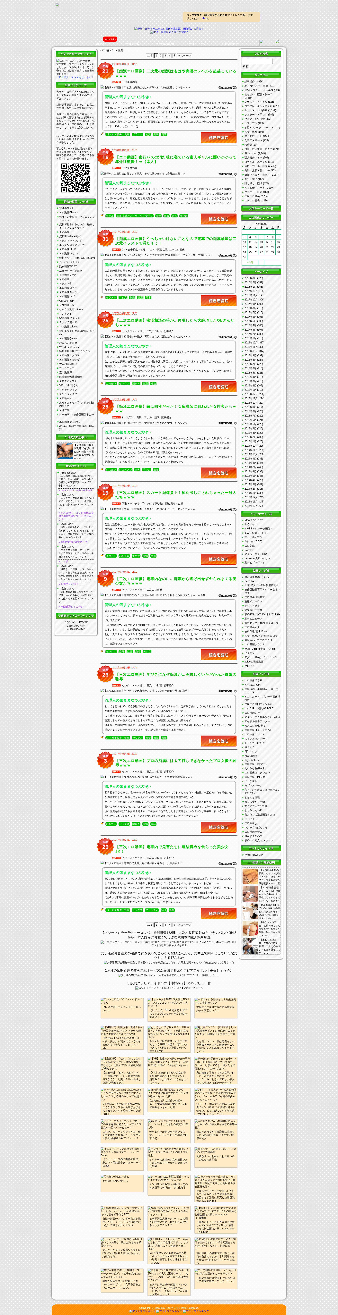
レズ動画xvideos (68, 326)
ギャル (110, 216)
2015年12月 (251, 394)
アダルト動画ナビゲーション (261, 657)
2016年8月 (250, 359)
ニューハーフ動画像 (70, 270)
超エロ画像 (251, 755)
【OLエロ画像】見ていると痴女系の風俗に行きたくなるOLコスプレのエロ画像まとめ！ (269, 912)
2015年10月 (251, 402)
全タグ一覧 (132, 43)
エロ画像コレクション (257, 772)
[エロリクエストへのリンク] (73, 60)
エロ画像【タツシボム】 (258, 730)
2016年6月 (250, 368)
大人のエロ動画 (68, 363)
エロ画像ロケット (69, 287)
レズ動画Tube (67, 305)
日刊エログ (251, 751)
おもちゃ (111, 824)
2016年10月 (251, 351)
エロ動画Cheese (68, 212)
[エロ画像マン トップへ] (57, 5)
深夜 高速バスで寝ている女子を (135, 216)
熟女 (148, 738)
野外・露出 (251, 179)
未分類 (248, 144)
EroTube (249, 581)
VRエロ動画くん (68, 385)
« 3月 (250, 262)
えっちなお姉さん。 (256, 768)
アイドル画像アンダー (257, 721)
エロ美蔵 (250, 545)
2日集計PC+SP (76, 625)
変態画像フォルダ (69, 317)
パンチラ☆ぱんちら (256, 827)
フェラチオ (152, 910)
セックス (124, 383)
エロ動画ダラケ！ (255, 644)
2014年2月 (250, 488)
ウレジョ (250, 665)
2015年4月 (250, 428)
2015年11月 (251, 398)
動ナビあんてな (253, 537)
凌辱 (121, 651)
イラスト (137, 134)
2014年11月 (251, 450)
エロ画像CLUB (67, 249)
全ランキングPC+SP (76, 622)
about (205, 18)
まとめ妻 (64, 232)
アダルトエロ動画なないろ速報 (262, 717)
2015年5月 (250, 424)
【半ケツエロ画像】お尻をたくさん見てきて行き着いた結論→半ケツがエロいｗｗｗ (269, 929)
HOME (68, 43)
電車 (164, 134)
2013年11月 (251, 501)
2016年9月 (250, 355)
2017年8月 (250, 308)
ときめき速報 (252, 797)
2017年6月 (250, 316)
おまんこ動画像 (68, 342)
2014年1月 (250, 493)
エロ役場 (64, 279)
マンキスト (65, 313)
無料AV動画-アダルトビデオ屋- (262, 614)
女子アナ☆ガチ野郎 (256, 806)
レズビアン (128, 417)
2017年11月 (251, 295)
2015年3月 (250, 432)
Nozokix (249, 550)
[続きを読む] (218, 137)
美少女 (147, 651)
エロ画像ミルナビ (69, 359)
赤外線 (184, 216)
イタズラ (111, 556)
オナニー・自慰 (253, 191)
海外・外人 (251, 153)
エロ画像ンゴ (67, 296)
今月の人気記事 (165, 43)
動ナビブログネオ (255, 562)
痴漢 (156, 134)
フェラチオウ (67, 368)
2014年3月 (250, 484)
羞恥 (164, 738)
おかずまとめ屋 (253, 836)
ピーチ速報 (251, 781)
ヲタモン (250, 653)
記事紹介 (169, 331)
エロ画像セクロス (69, 355)
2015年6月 (250, 419)
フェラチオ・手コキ (256, 114)
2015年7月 (250, 415)
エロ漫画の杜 (252, 712)
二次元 (123, 297)
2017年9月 (250, 303)
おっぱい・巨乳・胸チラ (258, 94)
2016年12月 (251, 342)
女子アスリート (253, 140)
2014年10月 (251, 454)
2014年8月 (250, 462)
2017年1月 (250, 338)
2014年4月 (250, 480)
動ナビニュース (253, 618)
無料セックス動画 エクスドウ (261, 622)
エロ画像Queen (68, 338)
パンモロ (124, 556)
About (100, 43)
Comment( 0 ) (227, 87)
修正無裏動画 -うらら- (257, 577)
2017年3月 (250, 329)
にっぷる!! (250, 818)
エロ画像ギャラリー (70, 292)
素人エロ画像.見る (255, 725)
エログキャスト (68, 381)
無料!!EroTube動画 (70, 236)
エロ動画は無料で (255, 597)
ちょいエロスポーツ (256, 738)
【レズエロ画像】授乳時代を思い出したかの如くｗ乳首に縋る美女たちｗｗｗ (84, 451)
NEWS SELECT (254, 520)
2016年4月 (250, 376)
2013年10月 (251, 505)
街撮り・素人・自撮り (257, 174)
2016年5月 (250, 372)
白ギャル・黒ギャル (256, 161)
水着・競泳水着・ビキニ (258, 149)
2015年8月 (250, 411)
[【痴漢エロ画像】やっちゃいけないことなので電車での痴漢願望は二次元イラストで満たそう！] (169, 255)
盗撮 (166, 216)
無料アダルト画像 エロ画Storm (77, 257)
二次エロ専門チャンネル (258, 704)
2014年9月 (250, 458)
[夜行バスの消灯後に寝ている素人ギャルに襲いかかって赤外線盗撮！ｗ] (169, 174)
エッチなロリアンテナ (72, 244)
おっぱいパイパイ (69, 262)
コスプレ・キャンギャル (258, 106)
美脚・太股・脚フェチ (257, 170)
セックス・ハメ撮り (133, 331)
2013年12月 (251, 497)
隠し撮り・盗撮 (174, 503)
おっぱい (111, 469)
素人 (174, 216)
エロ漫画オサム (253, 831)
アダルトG (65, 283)
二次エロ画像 (129, 81)
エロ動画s (65, 398)
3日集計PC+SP (76, 629)
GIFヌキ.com (66, 300)
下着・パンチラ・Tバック (137, 503)
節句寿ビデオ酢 (253, 610)
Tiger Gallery (252, 760)
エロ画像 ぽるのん (69, 421)
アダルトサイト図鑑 (256, 553)
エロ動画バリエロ (69, 253)
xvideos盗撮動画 (254, 661)
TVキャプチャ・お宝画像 (259, 90)
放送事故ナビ (67, 208)
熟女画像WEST (68, 266)
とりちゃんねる (253, 810)
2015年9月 (250, 407)
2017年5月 (250, 321)
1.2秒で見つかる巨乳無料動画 (262, 585)
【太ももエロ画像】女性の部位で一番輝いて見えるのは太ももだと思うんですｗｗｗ (269, 946)
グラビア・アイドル (256, 101)
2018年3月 (250, 278)
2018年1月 (250, 286)
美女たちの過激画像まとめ (260, 814)
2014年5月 (250, 475)
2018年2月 (250, 282)
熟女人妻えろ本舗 (255, 801)
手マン (146, 469)
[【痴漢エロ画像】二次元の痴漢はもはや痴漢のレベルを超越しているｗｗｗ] (169, 87)
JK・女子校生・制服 (117, 134)
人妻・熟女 (251, 131)
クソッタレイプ (68, 389)
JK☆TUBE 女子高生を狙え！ (261, 648)
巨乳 (137, 469)
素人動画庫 (65, 372)
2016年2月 (250, 385)
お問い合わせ (230, 43)
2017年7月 (250, 312)
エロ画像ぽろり (253, 680)
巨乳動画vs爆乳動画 (70, 376)
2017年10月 (251, 299)
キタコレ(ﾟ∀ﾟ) (253, 541)
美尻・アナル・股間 (148, 417)
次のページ (184, 55)
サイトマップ (197, 43)
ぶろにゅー (251, 524)
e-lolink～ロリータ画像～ (259, 528)
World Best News (69, 347)
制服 (132, 297)
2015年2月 (250, 437)
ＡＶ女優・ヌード (255, 187)
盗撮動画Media (67, 275)
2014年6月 (250, 471)
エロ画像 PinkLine (255, 776)
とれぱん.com (252, 684)
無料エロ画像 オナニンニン (75, 351)
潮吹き (136, 383)
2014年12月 (251, 445)
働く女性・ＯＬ (253, 136)
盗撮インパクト (253, 601)
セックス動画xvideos (71, 309)
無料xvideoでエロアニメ (258, 640)
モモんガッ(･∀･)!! (255, 742)
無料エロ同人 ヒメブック (259, 840)
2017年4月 (250, 325)
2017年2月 (250, 334)
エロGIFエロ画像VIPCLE (259, 708)
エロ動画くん (252, 627)
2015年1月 (250, 441)
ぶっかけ (111, 383)
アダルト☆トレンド (70, 240)
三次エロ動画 (129, 168)
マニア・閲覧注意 (157, 249)
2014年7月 (250, 467)
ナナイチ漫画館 (68, 322)
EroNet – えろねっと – (257, 558)
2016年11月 (251, 346)
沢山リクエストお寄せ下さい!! (75, 77)
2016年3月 (250, 381)
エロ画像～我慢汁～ (256, 764)
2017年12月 (251, 291)
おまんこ (250, 747)
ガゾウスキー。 (253, 785)
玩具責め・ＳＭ (253, 157)
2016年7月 (250, 364)
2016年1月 (250, 389)
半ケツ (136, 556)
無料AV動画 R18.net (256, 631)
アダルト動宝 (252, 605)
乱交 (148, 134)
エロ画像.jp (251, 823)
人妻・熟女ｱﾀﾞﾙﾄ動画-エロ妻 (261, 635)
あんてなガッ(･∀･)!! (256, 532)
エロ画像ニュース (255, 734)
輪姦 (153, 383)
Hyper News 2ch (254, 854)
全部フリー (65, 410)
